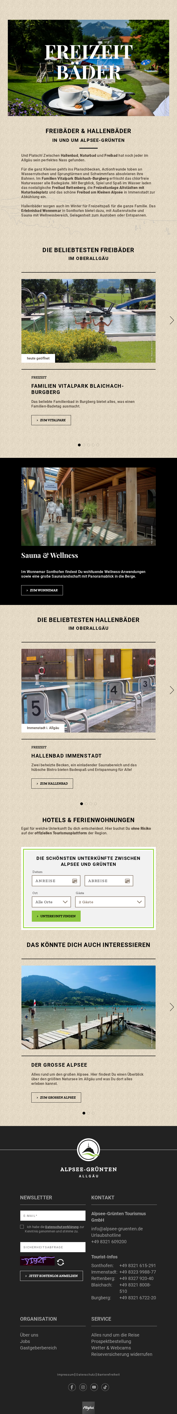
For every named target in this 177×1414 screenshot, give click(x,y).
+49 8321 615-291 (137, 1265)
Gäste (80, 893)
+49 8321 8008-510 (135, 1288)
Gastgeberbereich (38, 1348)
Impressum (65, 1374)
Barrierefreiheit (108, 1374)
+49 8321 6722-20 (137, 1297)
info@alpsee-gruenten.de (117, 1229)
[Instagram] (83, 1387)
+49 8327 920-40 (136, 1278)
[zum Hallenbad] (88, 720)
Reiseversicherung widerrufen (121, 1354)
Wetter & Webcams (111, 1348)
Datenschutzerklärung (62, 1227)
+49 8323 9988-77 (137, 1272)
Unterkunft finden (56, 916)
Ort (35, 893)
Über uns (29, 1335)
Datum (37, 872)
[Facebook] (72, 1387)
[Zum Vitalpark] (88, 353)
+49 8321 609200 (109, 1241)
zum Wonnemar (42, 590)
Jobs (25, 1341)
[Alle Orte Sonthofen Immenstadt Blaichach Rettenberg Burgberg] (51, 901)
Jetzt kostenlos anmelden (51, 1276)
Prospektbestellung (111, 1341)
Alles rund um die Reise (115, 1335)
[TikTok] (105, 1387)
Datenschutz (85, 1374)
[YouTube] (94, 1387)
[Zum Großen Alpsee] (88, 1035)
